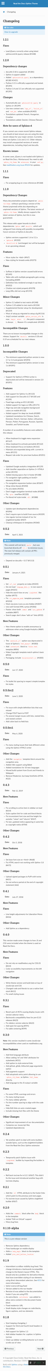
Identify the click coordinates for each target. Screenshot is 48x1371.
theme (26, 1365)
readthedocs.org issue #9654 (18, 165)
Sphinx (14, 1365)
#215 (39, 1280)
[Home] (4, 12)
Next (39, 1349)
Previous (10, 1349)
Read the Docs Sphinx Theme (25, 4)
